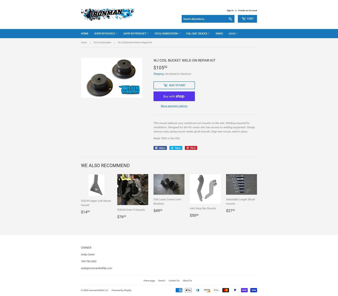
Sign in (230, 10)
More (232, 33)
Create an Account (247, 10)
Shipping (159, 73)
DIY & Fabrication (166, 33)
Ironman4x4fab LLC (98, 290)
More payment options (174, 106)
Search (161, 280)
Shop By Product (135, 33)
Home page (149, 280)
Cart (250, 18)
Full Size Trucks (197, 33)
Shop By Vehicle (105, 33)
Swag (219, 33)
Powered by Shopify (121, 290)
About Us (187, 280)
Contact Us (174, 280)
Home (85, 33)
